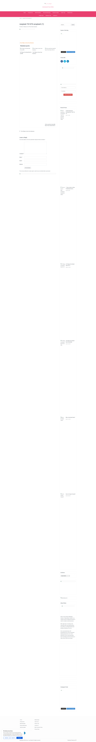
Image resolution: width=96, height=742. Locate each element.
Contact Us (55, 15)
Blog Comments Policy (38, 727)
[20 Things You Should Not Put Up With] (26, 49)
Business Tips (48, 15)
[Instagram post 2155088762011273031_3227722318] (68, 43)
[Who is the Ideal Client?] (63, 454)
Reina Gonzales (34, 26)
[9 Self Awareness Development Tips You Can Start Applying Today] (63, 147)
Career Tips (63, 12)
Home (25, 12)
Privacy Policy (37, 729)
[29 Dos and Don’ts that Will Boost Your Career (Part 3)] (50, 85)
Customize (6, 737)
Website (21, 164)
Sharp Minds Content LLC (69, 618)
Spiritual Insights (56, 12)
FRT (75, 740)
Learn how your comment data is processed (42, 171)
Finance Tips (41, 15)
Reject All (13, 737)
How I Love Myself (29, 740)
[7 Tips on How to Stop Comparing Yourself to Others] (63, 224)
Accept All (19, 737)
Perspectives (30, 12)
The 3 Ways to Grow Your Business (27, 42)
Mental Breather (38, 12)
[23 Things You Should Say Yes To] (63, 300)
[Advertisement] (68, 660)
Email (21, 160)
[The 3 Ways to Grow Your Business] (38, 49)
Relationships (69, 12)
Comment (22, 153)
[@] (63, 34)
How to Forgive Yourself (70, 494)
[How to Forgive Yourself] (63, 530)
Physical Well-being (46, 12)
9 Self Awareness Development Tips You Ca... (70, 112)
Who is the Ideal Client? (70, 417)
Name (21, 157)
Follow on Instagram (71, 708)
